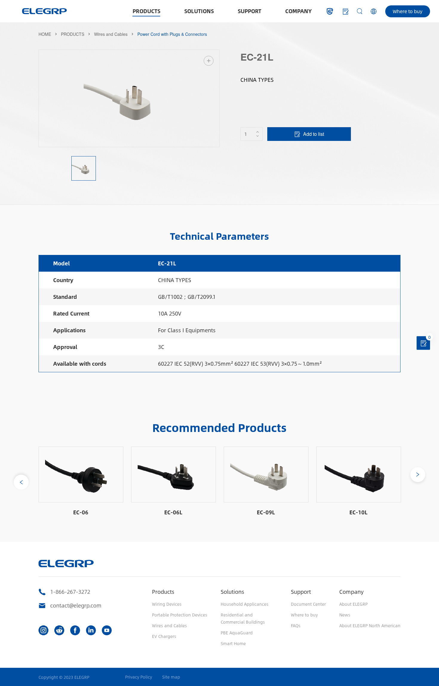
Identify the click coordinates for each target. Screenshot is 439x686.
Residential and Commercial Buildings (243, 618)
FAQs (295, 625)
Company (351, 591)
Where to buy (407, 11)
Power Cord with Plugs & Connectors (172, 34)
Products (163, 591)
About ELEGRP (353, 604)
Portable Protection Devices (179, 614)
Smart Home (233, 643)
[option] (129, 98)
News (344, 614)
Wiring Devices (167, 604)
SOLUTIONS (199, 11)
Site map (171, 677)
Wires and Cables (111, 34)
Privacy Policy (138, 677)
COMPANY (298, 11)
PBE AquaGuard (237, 632)
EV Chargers (164, 636)
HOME (45, 34)
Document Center (308, 604)
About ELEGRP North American (369, 625)
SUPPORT (249, 11)
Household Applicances (244, 604)
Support (301, 591)
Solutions (232, 591)
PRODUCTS (146, 11)
